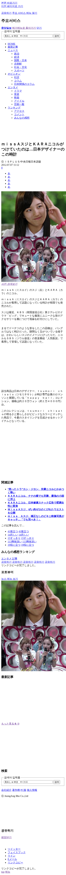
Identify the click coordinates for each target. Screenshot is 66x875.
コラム (18, 80)
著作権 (16, 790)
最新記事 (13, 46)
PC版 (23, 790)
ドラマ (18, 90)
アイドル (19, 101)
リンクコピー (15, 862)
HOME (11, 43)
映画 (16, 97)
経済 (16, 57)
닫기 (39, 28)
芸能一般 (19, 104)
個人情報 (32, 790)
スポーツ (19, 70)
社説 (16, 77)
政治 (16, 53)
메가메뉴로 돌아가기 (24, 28)
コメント (19, 114)
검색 (57, 36)
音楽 (16, 94)
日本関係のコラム (24, 84)
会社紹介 (6, 790)
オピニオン (14, 74)
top (2, 871)
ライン (11, 855)
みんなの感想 (21, 117)
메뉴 (7, 871)
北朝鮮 (18, 63)
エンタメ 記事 (9, 558)
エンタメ (13, 87)
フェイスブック (17, 852)
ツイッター (14, 849)
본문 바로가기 (9, 2)
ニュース (13, 50)
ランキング (14, 107)
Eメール (12, 859)
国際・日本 (20, 60)
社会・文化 (20, 67)
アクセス (19, 111)
